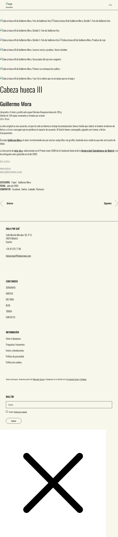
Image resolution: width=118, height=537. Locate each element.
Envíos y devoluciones (15, 350)
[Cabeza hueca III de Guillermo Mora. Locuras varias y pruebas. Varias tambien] (33, 49)
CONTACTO (10, 317)
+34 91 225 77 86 (13, 249)
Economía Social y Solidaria (76, 379)
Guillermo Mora (15, 140)
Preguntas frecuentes (15, 344)
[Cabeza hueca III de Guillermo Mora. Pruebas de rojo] (82, 40)
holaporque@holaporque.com (18, 256)
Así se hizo (5, 161)
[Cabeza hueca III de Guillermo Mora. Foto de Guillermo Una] (25, 21)
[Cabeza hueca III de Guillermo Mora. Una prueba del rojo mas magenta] (30, 59)
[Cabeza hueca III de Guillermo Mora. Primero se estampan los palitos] (30, 69)
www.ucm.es (5, 168)
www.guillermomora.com (11, 172)
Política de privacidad (15, 356)
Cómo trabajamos (13, 338)
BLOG (8, 305)
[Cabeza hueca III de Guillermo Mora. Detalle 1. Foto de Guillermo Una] (80, 21)
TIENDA (9, 311)
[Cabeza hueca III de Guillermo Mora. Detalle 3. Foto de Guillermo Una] (29, 40)
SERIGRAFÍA (11, 287)
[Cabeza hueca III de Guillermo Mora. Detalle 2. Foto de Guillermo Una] (29, 30)
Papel (14, 182)
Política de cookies (14, 362)
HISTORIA (10, 299)
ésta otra (18, 150)
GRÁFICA (9, 293)
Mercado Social (38, 379)
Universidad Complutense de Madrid (97, 150)
